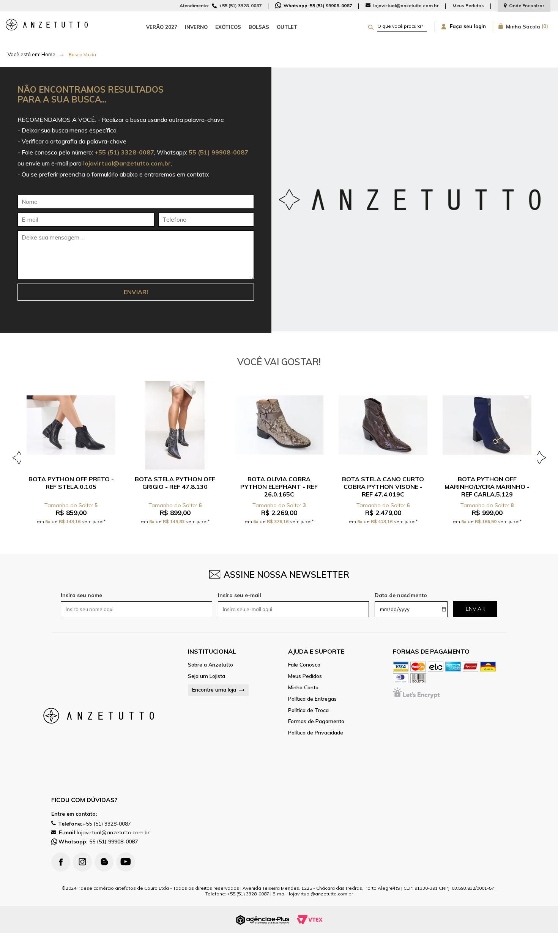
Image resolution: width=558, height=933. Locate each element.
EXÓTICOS (228, 27)
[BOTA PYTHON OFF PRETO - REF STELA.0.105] (71, 425)
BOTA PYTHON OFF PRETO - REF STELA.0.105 (71, 482)
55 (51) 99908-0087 (98, 841)
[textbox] (402, 26)
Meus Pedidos (468, 5)
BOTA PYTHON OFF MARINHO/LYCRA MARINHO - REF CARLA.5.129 (487, 486)
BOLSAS (259, 27)
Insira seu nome (81, 595)
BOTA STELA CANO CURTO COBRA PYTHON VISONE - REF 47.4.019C (383, 486)
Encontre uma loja (214, 689)
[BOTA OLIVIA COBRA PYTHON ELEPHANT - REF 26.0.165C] (279, 425)
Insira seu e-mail (239, 595)
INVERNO (196, 27)
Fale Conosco (304, 665)
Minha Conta (303, 687)
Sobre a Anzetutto (210, 665)
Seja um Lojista (206, 676)
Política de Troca (308, 710)
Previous (18, 457)
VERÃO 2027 (161, 27)
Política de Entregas (312, 699)
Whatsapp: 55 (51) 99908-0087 (317, 5)
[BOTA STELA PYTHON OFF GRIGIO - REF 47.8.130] (175, 425)
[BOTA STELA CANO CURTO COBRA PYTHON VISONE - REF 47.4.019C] (383, 425)
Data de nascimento (401, 595)
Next (540, 457)
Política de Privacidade (315, 733)
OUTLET (287, 27)
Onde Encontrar (526, 5)
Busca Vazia (82, 54)
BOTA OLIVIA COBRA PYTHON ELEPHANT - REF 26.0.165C (279, 486)
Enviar (475, 608)
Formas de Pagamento (316, 721)
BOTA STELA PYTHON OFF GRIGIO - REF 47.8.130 (175, 482)
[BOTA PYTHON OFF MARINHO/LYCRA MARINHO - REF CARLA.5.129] (487, 425)
